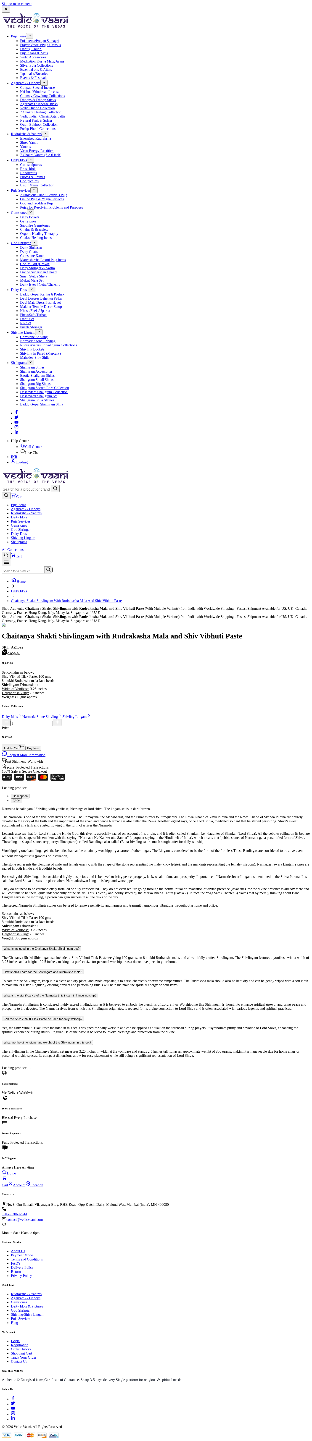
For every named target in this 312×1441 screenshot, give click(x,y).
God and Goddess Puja (36, 203)
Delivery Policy (22, 1267)
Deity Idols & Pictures (27, 1306)
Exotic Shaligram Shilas (37, 375)
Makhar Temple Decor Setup (41, 307)
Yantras (25, 147)
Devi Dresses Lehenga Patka (41, 298)
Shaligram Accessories (36, 371)
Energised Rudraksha (35, 138)
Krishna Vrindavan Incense (39, 92)
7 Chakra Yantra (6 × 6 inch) (40, 155)
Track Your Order (23, 1357)
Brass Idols (28, 169)
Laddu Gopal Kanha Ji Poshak (42, 294)
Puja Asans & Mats (34, 53)
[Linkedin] (16, 433)
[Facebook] (16, 413)
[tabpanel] (156, 873)
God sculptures (31, 165)
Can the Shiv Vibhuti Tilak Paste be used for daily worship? (43, 1019)
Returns (16, 1272)
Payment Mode (22, 1255)
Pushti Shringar (31, 327)
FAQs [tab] (16, 801)
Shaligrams (19, 363)
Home (21, 581)
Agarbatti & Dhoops (25, 83)
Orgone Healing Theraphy (39, 233)
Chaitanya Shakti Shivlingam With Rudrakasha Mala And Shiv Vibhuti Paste (66, 601)
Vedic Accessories (33, 57)
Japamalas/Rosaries (34, 74)
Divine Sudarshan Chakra (38, 272)
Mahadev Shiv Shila (34, 357)
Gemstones (19, 212)
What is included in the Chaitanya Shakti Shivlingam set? (41, 948)
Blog (14, 1323)
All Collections (13, 550)
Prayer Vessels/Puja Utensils (40, 45)
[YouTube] (13, 1409)
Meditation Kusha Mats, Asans (42, 61)
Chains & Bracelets (34, 229)
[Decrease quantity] (6, 722)
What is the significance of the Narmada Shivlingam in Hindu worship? (50, 995)
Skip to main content (17, 4)
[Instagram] (16, 428)
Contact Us (19, 1361)
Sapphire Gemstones (35, 225)
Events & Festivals (33, 78)
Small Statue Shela (33, 276)
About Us (18, 1251)
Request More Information (26, 755)
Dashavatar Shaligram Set (38, 396)
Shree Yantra (29, 142)
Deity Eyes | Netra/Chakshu (40, 284)
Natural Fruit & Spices (36, 120)
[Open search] (6, 495)
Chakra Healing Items (36, 238)
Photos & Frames (32, 177)
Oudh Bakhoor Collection (39, 124)
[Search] (55, 488)
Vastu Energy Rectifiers (37, 151)
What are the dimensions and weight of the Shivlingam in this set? (47, 1042)
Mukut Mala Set (31, 280)
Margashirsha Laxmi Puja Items (43, 260)
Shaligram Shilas (32, 367)
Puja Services (20, 190)
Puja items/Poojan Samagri (39, 41)
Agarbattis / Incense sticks (39, 104)
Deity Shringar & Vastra (37, 268)
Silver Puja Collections (36, 65)
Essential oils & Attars (36, 69)
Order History (21, 1349)
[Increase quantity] (57, 722)
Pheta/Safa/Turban (33, 315)
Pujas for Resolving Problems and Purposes (51, 207)
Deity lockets (29, 217)
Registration (19, 1345)
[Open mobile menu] (6, 562)
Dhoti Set (27, 319)
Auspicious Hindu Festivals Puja (43, 195)
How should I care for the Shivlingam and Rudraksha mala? (43, 972)
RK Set (25, 323)
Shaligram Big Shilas (35, 384)
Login (15, 1341)
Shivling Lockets (32, 349)
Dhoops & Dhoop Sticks (38, 100)
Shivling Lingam (23, 332)
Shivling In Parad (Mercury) (40, 353)
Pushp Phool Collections (38, 129)
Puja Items (18, 36)
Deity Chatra (29, 252)
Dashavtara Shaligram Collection (44, 392)
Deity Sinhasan (31, 247)
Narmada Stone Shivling (38, 341)
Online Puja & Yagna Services (42, 199)
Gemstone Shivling (34, 337)
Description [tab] (20, 796)
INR (14, 457)
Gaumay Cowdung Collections (42, 96)
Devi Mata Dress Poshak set (40, 302)
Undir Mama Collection (37, 185)
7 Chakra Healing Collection (40, 112)
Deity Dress (19, 290)
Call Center (33, 447)
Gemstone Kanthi (32, 256)
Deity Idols (19, 160)
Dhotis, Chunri (31, 49)
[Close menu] (6, 9)
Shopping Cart (21, 1353)
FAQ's (15, 1263)
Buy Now (33, 748)
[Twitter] (16, 418)
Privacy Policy (21, 1276)
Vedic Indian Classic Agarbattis (42, 116)
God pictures (29, 181)
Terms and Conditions (27, 1259)
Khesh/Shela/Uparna (35, 311)
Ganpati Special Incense (37, 87)
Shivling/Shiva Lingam (27, 1314)
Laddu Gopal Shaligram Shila (41, 404)
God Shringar (21, 243)
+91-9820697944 (14, 1214)
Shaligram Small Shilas (36, 380)
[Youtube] (16, 423)
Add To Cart (11, 748)
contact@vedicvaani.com (24, 1219)
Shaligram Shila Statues (37, 400)
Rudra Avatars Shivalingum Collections (48, 345)
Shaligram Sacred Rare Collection (44, 388)
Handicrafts (28, 173)
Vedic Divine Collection (37, 108)
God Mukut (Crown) (35, 264)
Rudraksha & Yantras (26, 134)
